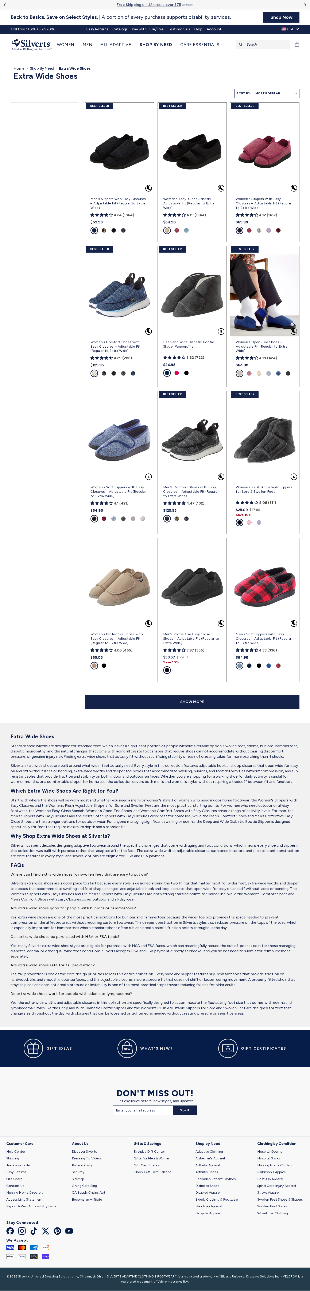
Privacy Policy (82, 1165)
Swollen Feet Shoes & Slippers (280, 1199)
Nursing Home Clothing (275, 1165)
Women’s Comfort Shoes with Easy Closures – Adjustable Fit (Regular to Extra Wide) (115, 346)
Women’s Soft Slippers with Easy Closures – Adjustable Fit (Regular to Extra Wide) (118, 491)
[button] (67, 44)
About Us (80, 1143)
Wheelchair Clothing (272, 1213)
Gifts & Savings (147, 1143)
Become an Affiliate (87, 1199)
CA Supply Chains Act (88, 1192)
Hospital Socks (268, 1158)
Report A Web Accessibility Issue (31, 1206)
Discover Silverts (84, 1152)
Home (19, 68)
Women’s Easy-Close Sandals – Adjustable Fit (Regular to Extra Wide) (189, 203)
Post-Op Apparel (270, 1179)
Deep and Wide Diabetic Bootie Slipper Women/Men (188, 344)
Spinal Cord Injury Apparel (276, 1186)
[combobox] (263, 44)
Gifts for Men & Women (152, 1158)
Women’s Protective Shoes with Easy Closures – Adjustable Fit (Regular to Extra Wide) (116, 638)
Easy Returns (16, 1172)
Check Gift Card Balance (152, 1172)
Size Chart (14, 1179)
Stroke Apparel (268, 1192)
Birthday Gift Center (149, 1152)
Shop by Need (207, 1143)
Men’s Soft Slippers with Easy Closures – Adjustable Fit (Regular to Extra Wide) (263, 638)
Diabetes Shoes (207, 1186)
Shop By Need (42, 68)
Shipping (12, 1158)
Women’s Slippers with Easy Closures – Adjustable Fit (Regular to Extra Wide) (263, 203)
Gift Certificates (146, 1165)
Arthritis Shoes (206, 1172)
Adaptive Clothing (209, 1152)
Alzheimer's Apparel (210, 1158)
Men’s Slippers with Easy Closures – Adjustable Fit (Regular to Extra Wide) (118, 203)
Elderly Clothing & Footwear (216, 1199)
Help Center (15, 1152)
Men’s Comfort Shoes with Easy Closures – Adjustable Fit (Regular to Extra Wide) (191, 491)
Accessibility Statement (24, 1199)
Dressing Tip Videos (87, 1158)
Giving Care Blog (84, 1186)
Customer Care (20, 1143)
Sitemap (78, 1179)
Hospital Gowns (269, 1152)
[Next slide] (305, 5)
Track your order (18, 1165)
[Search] (240, 44)
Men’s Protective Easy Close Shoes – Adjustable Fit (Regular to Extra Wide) (191, 638)
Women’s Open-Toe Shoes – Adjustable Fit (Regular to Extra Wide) (261, 346)
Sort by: (244, 93)
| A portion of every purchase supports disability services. (121, 17)
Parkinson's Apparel (271, 1172)
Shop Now (281, 17)
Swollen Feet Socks (272, 1206)
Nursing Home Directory (24, 1192)
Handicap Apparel (208, 1206)
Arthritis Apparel (207, 1165)
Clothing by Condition (276, 1143)
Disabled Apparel (207, 1192)
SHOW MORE (192, 701)
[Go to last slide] (5, 5)
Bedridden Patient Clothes (215, 1179)
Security (78, 1172)
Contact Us (15, 1186)
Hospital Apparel (208, 1213)
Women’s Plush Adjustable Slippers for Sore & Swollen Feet (264, 489)
